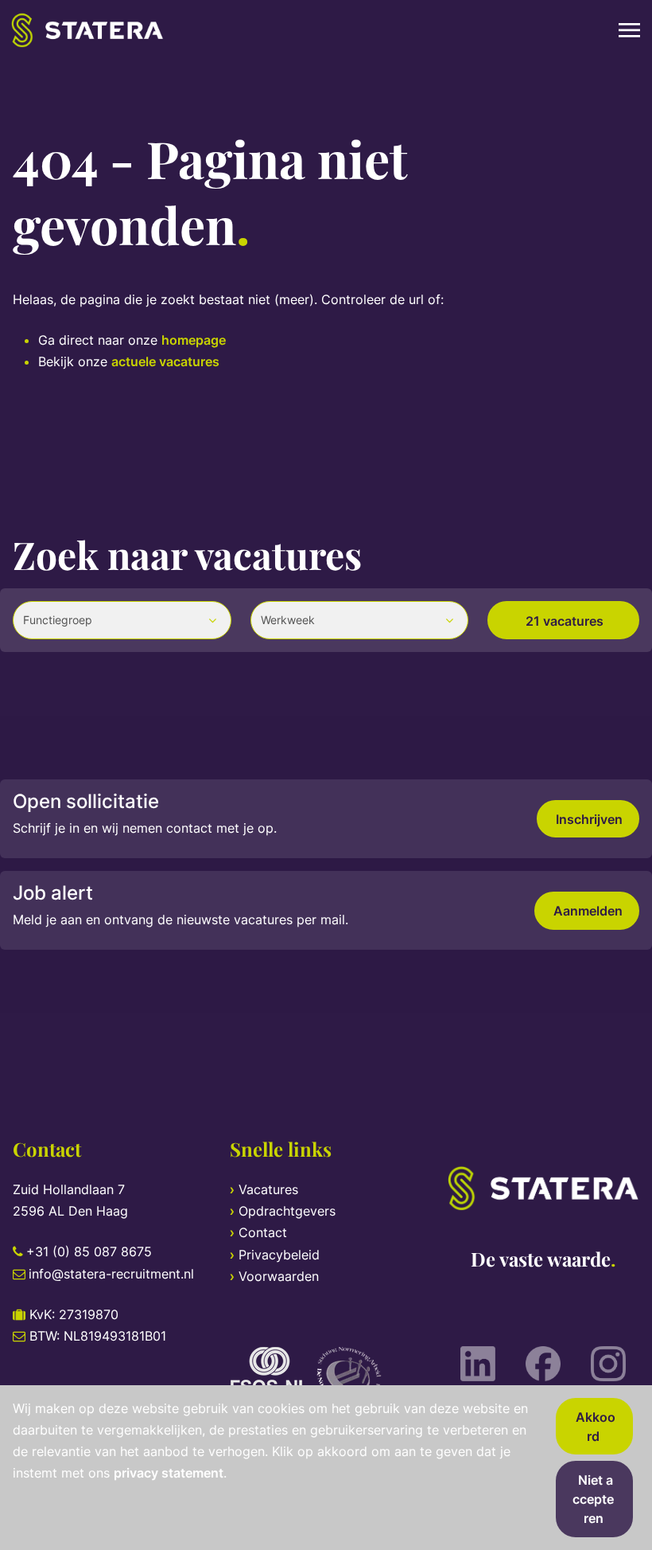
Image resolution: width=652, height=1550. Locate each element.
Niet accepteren (593, 1499)
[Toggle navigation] (630, 30)
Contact (263, 1232)
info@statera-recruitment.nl (111, 1274)
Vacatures (268, 1189)
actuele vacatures (165, 361)
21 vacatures (564, 621)
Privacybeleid (279, 1255)
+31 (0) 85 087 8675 (89, 1251)
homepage (193, 340)
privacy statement (168, 1473)
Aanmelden (588, 911)
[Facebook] (543, 1363)
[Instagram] (608, 1363)
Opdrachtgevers (287, 1211)
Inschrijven (589, 819)
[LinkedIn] (477, 1363)
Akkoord (595, 1426)
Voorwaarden (279, 1276)
